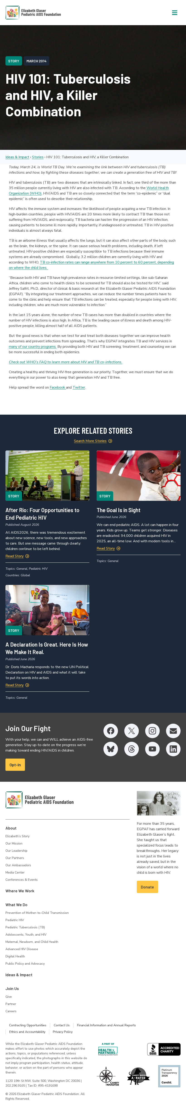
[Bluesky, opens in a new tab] (110, 749)
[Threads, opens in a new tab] (131, 749)
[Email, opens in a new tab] (173, 731)
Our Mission (13, 843)
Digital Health (15, 956)
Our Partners (14, 858)
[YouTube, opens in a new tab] (152, 749)
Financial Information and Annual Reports (106, 1025)
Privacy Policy (63, 1032)
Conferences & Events (21, 880)
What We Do (16, 904)
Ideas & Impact (17, 157)
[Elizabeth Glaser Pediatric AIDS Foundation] (39, 800)
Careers (11, 1011)
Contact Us (62, 1025)
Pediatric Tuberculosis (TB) (25, 927)
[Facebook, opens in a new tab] (110, 731)
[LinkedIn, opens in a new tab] (173, 749)
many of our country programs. (32, 346)
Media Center (14, 872)
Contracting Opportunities (27, 1025)
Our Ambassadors (18, 865)
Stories (38, 157)
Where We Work (19, 890)
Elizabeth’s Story (17, 836)
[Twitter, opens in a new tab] (131, 731)
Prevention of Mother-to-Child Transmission (37, 913)
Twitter (79, 387)
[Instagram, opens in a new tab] (152, 731)
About (11, 827)
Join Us (12, 988)
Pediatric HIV (14, 920)
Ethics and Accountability (27, 1032)
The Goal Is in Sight (118, 510)
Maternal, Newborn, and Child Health (31, 942)
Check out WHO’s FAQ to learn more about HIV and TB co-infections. (65, 362)
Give (8, 997)
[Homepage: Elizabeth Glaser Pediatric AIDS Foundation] (21, 12)
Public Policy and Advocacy (25, 963)
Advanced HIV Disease (21, 949)
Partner (10, 1004)
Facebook (58, 387)
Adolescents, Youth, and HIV (25, 934)
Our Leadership (16, 851)
